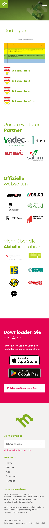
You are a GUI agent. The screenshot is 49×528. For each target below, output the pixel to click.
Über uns (11, 476)
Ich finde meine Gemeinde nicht (17, 450)
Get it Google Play (24, 373)
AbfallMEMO (4, 4)
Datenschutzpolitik (37, 523)
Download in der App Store (24, 360)
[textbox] (20, 444)
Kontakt (10, 480)
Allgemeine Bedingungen (16, 523)
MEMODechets (24, 421)
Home (9, 463)
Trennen (10, 467)
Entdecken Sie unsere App (22, 388)
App (8, 471)
